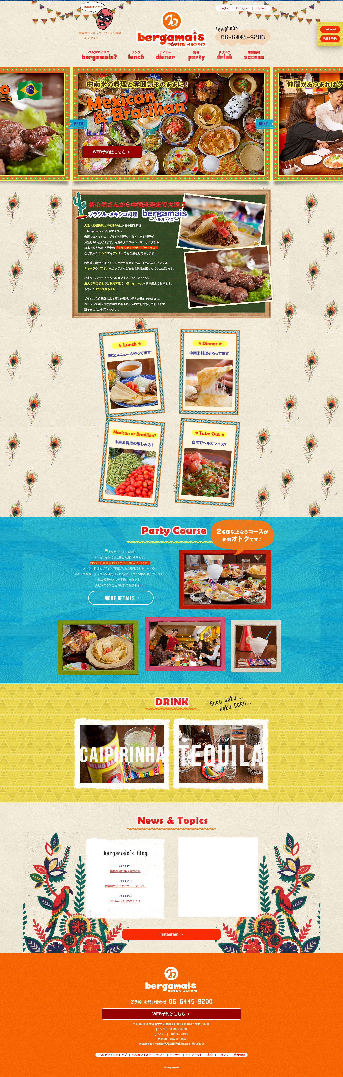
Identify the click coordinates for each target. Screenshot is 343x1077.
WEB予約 (330, 38)
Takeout (330, 29)
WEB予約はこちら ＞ (112, 152)
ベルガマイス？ (141, 1054)
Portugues (242, 8)
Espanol (261, 8)
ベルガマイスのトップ (113, 1054)
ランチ (160, 1054)
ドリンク (223, 1054)
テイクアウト (194, 1054)
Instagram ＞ (171, 934)
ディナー (175, 1054)
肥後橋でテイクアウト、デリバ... (125, 886)
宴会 (210, 1054)
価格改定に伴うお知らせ (125, 871)
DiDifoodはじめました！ (125, 901)
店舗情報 (239, 1054)
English (224, 8)
